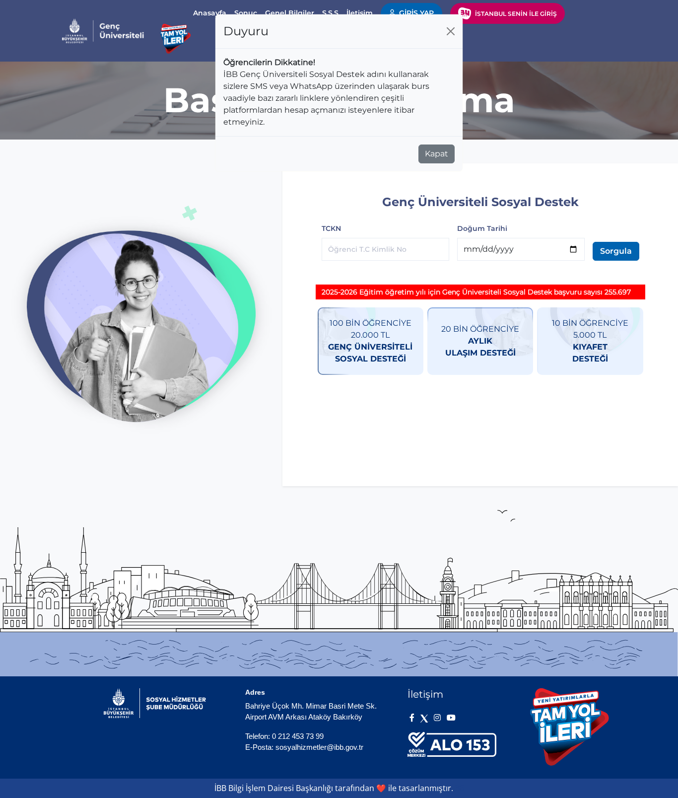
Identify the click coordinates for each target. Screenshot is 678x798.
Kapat (436, 153)
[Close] (451, 31)
